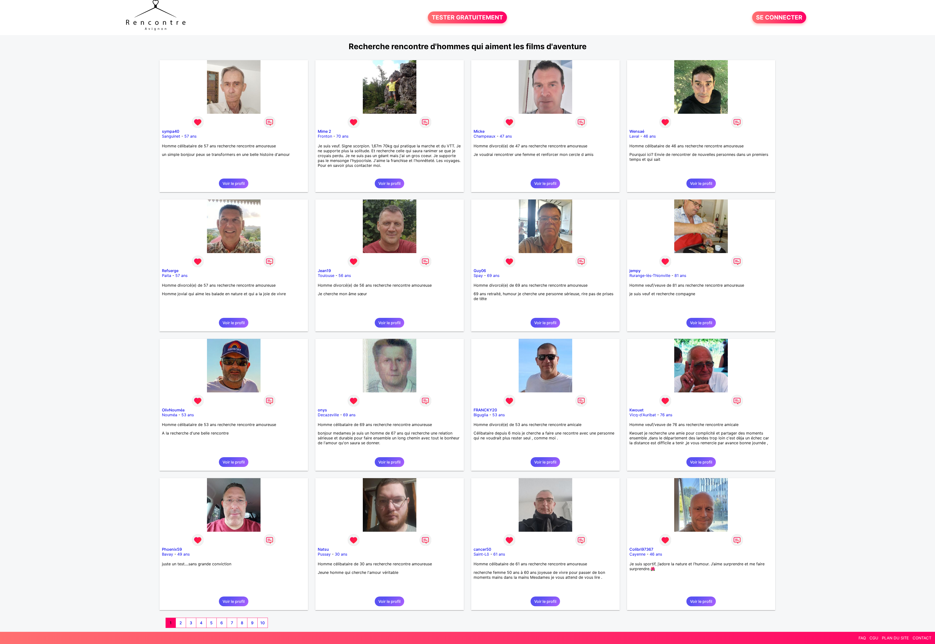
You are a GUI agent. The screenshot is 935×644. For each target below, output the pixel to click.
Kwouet (636, 409)
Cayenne (637, 554)
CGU (874, 637)
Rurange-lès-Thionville (649, 275)
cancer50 (482, 549)
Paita (166, 275)
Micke (479, 131)
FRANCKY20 (485, 409)
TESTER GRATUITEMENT (467, 17)
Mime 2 (324, 131)
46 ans (649, 136)
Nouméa (169, 414)
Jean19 (324, 270)
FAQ (862, 637)
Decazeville (328, 414)
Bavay (167, 554)
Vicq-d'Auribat (642, 414)
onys (322, 409)
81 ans (680, 275)
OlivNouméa (173, 409)
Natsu (323, 549)
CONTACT (922, 637)
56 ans (344, 275)
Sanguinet (171, 136)
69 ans (493, 275)
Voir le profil (234, 183)
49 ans (183, 554)
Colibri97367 (641, 549)
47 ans (506, 136)
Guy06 (480, 270)
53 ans (187, 414)
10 (262, 622)
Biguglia (481, 414)
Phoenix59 (172, 549)
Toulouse (326, 275)
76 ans (666, 414)
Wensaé (636, 131)
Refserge (170, 270)
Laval (634, 136)
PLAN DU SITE (895, 637)
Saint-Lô (481, 554)
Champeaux (485, 136)
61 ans (499, 554)
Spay (478, 275)
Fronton (325, 136)
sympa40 (170, 131)
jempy (635, 270)
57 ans (190, 136)
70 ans (342, 136)
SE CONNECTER (779, 17)
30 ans (341, 554)
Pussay (324, 554)
